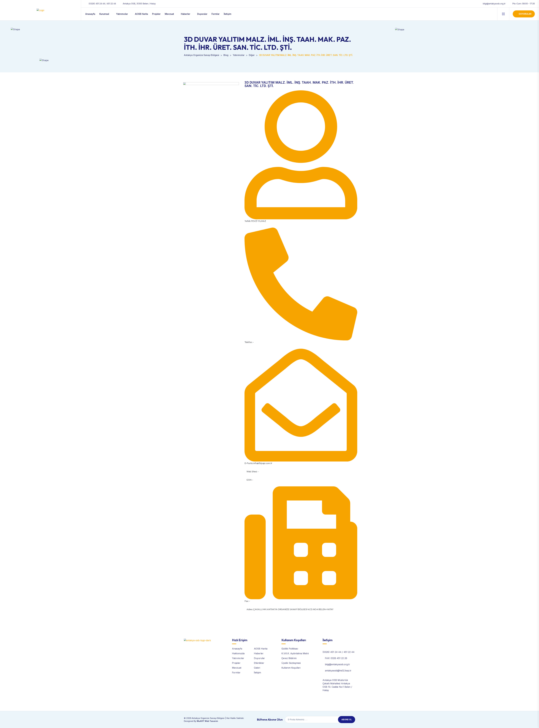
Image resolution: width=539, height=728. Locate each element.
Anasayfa (90, 14)
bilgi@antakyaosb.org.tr (494, 3)
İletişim (227, 14)
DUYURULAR (525, 14)
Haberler (185, 14)
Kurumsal (104, 14)
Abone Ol (346, 719)
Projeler (156, 14)
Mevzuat (169, 14)
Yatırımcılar (122, 14)
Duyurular (202, 14)
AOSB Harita (141, 14)
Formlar (216, 14)
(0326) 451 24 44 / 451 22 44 (102, 3)
